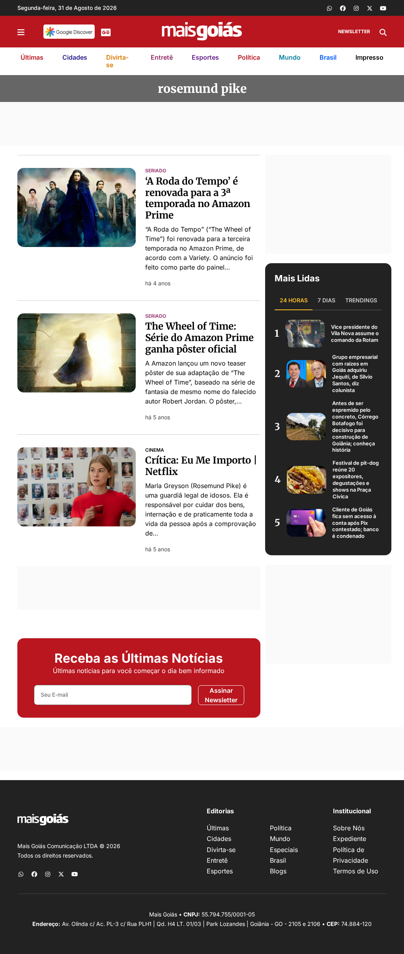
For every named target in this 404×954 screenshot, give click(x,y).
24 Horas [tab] (294, 300)
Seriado (155, 170)
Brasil (328, 57)
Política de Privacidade (350, 855)
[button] (20, 31)
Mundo (290, 57)
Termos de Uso (355, 871)
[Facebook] (342, 8)
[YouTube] (383, 8)
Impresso (369, 57)
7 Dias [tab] (326, 300)
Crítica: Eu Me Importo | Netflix (201, 466)
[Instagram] (356, 8)
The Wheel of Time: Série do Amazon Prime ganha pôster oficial (199, 337)
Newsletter (354, 31)
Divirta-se (117, 61)
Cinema (154, 450)
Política (249, 57)
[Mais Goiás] (202, 31)
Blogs (278, 871)
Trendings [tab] (361, 300)
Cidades (74, 57)
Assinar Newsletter (221, 695)
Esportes (205, 57)
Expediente (349, 839)
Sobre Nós (349, 828)
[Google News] (106, 31)
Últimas (32, 57)
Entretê (162, 57)
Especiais (284, 850)
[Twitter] (369, 8)
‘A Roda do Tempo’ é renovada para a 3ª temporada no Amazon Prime (197, 198)
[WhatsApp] (329, 8)
